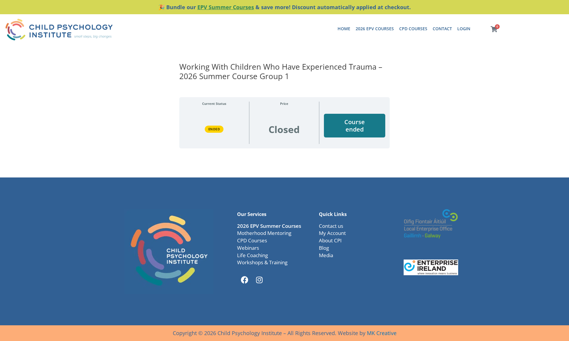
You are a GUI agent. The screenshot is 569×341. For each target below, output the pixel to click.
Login (463, 28)
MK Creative (382, 333)
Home (344, 28)
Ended (214, 129)
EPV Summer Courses (225, 7)
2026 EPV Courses (375, 28)
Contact (442, 28)
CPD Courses (413, 28)
